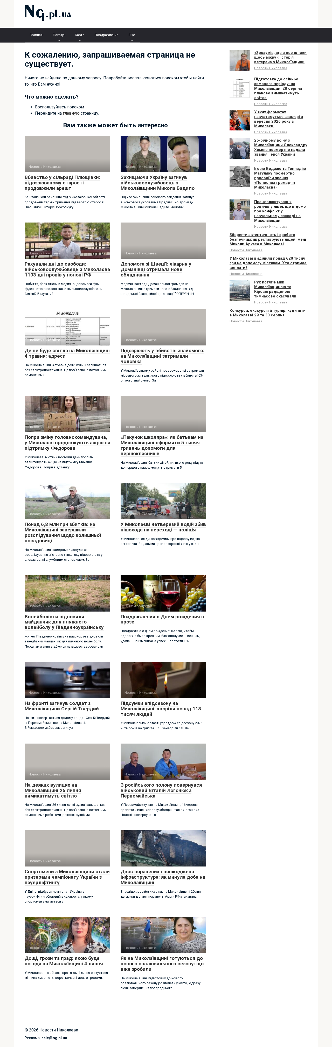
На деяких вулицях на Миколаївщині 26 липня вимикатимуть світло (53, 790)
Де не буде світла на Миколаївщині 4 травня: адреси (67, 353)
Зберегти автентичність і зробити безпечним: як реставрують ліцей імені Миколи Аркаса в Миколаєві (268, 239)
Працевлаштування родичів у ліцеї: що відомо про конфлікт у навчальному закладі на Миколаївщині (280, 211)
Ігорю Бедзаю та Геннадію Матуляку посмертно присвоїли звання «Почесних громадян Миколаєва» (280, 178)
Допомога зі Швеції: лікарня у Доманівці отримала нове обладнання (156, 269)
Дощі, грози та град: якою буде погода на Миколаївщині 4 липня (64, 961)
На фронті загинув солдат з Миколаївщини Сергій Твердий (62, 706)
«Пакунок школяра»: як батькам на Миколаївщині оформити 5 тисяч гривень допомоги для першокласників (162, 445)
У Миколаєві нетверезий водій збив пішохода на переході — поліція (163, 527)
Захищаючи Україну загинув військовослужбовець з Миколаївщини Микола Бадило (158, 182)
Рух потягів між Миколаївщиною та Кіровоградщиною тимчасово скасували (275, 289)
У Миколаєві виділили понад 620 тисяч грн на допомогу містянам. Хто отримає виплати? (268, 263)
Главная (36, 35)
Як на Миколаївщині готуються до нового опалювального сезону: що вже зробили (162, 963)
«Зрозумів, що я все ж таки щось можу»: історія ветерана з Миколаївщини (280, 57)
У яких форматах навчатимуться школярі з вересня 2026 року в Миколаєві (278, 119)
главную (71, 113)
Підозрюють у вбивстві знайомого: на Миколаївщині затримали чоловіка (162, 356)
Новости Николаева (270, 68)
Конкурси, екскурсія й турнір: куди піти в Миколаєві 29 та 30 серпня (268, 312)
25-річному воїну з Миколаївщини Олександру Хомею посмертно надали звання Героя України (280, 147)
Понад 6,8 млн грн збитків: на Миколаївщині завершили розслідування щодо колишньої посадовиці (63, 532)
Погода (59, 35)
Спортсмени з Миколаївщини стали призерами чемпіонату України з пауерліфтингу (67, 877)
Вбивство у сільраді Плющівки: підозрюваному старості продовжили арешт (62, 182)
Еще (132, 35)
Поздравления (106, 35)
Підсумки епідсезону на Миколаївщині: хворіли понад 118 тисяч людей (161, 708)
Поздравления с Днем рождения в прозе (162, 619)
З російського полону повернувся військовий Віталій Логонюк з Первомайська (161, 790)
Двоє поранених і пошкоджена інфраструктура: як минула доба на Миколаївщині (163, 877)
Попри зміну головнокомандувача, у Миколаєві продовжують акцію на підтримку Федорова (67, 442)
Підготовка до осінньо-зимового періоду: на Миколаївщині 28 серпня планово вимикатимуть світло (278, 88)
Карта (79, 35)
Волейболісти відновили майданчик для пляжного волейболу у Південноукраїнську (64, 622)
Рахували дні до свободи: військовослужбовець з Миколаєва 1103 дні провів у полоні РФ (67, 269)
